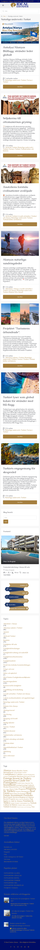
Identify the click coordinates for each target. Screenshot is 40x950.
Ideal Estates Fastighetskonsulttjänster (16, 677)
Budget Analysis (22, 772)
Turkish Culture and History (25, 805)
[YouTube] (22, 947)
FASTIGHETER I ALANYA (12, 873)
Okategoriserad (9, 710)
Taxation (26, 799)
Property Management (22, 791)
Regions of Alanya (27, 797)
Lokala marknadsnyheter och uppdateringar (19, 698)
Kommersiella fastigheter (12, 685)
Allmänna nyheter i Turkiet (14, 358)
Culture (19, 774)
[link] (20, 550)
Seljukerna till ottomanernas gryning (17, 120)
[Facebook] (11, 947)
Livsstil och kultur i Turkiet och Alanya (16, 694)
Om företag (7, 714)
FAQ (5, 854)
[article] (20, 557)
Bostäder (6, 640)
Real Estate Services (11, 797)
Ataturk (6, 632)
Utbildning (7, 751)
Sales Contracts (19, 799)
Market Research (9, 787)
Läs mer (6, 835)
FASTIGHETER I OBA (10, 883)
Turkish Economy (10, 807)
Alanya (7, 770)
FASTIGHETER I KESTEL (11, 878)
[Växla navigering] (38, 1)
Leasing (18, 785)
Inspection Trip (29, 783)
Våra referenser (9, 756)
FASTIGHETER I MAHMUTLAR (13, 885)
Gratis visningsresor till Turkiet (13, 857)
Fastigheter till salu (10, 644)
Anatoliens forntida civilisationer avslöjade (17, 189)
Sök (6, 521)
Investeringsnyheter (10, 681)
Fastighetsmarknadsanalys (12, 657)
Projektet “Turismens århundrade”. (16, 330)
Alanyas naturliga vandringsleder (14, 261)
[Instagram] (18, 947)
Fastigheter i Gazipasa (11, 888)
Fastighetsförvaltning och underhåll (15, 653)
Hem (4, 16)
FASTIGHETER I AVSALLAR (12, 875)
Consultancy (9, 774)
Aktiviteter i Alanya (12, 289)
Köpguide (7, 852)
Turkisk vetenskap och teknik (13, 739)
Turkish (13, 803)
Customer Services (16, 776)
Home (23, 783)
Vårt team (7, 859)
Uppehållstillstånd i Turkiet (13, 747)
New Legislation (28, 787)
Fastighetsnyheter (9, 661)
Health (19, 783)
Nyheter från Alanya (16, 292)
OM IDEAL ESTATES (10, 849)
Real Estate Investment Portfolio (18, 794)
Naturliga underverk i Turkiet (15, 80)
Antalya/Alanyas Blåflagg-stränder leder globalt (18, 51)
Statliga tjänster (8, 723)
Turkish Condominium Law (22, 803)
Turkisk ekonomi (9, 731)
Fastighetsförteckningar (11, 648)
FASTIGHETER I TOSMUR (12, 880)
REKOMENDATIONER (11, 862)
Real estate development (18, 793)
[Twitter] (15, 947)
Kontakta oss (8, 847)
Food (33, 776)
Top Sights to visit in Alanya (18, 800)
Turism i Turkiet (14, 149)
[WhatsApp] (25, 947)
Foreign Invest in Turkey (17, 778)
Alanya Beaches (17, 771)
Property (22, 789)
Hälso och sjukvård (10, 673)
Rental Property (9, 799)
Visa (33, 807)
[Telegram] (29, 947)
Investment (9, 784)
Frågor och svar (8, 669)
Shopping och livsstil (10, 718)
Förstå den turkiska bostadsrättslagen (16, 665)
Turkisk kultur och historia (12, 220)
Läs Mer (20, 86)
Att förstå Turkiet (11, 147)
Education (27, 776)
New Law (19, 787)
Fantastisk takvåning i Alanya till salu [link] (16, 567)
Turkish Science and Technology (24, 807)
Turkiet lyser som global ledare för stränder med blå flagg (18, 400)
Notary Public (14, 789)
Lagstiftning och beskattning (13, 690)
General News (10, 780)
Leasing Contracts (28, 785)
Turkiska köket (8, 743)
